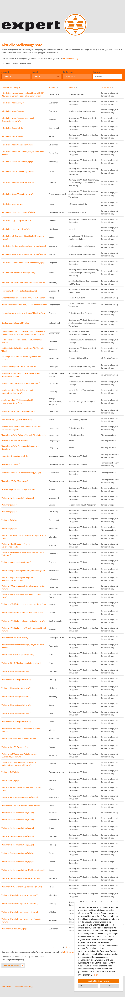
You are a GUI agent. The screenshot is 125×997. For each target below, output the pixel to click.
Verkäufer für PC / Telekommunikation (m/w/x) (21, 663)
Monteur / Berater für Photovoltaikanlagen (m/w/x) (23, 282)
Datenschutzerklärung (23, 986)
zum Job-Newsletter (11, 966)
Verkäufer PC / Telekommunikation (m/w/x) (19, 797)
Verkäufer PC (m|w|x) (10, 772)
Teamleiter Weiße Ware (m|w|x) (14, 481)
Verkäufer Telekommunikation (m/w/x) (17, 498)
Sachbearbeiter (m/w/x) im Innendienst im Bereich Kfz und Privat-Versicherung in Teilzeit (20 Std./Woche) (24, 332)
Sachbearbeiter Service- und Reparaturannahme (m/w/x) (21, 341)
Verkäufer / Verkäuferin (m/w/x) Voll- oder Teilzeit (22, 612)
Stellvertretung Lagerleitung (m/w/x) (16, 419)
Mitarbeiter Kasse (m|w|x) (12, 128)
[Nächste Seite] (69, 947)
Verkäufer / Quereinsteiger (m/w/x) (16, 562)
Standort (5, 72)
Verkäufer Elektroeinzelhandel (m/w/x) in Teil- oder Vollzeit (22, 646)
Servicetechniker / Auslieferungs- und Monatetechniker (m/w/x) (17, 391)
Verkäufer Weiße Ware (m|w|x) (14, 928)
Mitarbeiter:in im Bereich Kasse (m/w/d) (18, 272)
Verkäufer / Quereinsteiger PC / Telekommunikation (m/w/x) (23, 587)
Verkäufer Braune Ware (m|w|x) (14, 637)
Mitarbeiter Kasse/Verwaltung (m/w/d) (17, 171)
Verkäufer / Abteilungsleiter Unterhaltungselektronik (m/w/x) (23, 536)
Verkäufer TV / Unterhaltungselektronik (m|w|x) (21, 887)
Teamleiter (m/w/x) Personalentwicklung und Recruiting (20, 447)
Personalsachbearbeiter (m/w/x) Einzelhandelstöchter (24, 304)
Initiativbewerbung (70, 58)
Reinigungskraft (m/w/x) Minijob (15, 323)
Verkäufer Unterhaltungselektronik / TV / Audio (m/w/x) (21, 920)
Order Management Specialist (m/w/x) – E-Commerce (23, 298)
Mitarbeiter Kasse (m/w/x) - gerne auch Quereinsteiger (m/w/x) (17, 119)
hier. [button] (96, 975)
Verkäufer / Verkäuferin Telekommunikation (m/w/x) (23, 621)
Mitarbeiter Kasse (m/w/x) (12, 103)
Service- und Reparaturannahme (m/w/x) (18, 366)
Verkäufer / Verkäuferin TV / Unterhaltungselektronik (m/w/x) (23, 629)
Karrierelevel (67, 72)
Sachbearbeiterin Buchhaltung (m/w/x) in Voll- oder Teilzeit (23, 349)
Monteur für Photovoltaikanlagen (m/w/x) (19, 291)
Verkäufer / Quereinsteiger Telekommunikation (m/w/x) (21, 595)
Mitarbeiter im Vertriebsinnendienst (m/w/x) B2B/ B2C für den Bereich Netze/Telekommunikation (22, 94)
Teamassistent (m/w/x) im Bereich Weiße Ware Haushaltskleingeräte (21, 428)
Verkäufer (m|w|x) (9, 505)
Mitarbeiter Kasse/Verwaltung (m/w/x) (17, 182)
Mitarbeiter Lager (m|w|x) (12, 204)
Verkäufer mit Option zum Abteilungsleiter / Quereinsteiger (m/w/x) (19, 755)
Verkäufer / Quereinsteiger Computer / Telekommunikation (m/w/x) (17, 578)
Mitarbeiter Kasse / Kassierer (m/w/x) (17, 145)
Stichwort (97, 72)
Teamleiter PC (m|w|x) (10, 464)
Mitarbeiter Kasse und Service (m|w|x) (17, 161)
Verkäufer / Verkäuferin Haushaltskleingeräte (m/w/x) (24, 604)
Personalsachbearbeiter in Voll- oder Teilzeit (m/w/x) (23, 313)
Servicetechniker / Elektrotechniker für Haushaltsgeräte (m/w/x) (17, 401)
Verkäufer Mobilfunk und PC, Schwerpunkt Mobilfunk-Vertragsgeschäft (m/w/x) (19, 763)
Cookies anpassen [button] (88, 986)
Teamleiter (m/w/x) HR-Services (14, 440)
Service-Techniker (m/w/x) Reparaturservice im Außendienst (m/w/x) (20, 374)
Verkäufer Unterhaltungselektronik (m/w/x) (19, 895)
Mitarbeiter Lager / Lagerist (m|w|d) (16, 220)
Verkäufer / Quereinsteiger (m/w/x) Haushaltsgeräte (23, 570)
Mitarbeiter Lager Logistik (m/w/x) (15, 229)
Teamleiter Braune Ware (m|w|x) (14, 456)
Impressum (6, 986)
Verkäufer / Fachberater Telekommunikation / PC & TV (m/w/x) (22, 553)
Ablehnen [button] (109, 986)
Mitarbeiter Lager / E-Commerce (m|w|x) (18, 212)
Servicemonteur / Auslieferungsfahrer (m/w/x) (20, 383)
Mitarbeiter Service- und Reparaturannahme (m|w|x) (23, 262)
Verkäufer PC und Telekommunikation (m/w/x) (20, 805)
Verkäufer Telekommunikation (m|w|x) (17, 853)
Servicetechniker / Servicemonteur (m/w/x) (19, 411)
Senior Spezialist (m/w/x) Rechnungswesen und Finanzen (21, 358)
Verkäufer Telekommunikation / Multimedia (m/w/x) (23, 870)
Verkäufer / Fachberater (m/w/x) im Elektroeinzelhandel (16, 545)
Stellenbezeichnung (9, 87)
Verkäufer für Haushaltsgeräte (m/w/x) (17, 654)
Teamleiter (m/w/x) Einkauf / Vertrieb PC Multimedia (23, 435)
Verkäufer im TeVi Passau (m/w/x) (15, 747)
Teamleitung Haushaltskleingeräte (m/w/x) (19, 489)
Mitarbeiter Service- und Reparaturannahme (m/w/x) (23, 246)
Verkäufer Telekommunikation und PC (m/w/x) (20, 878)
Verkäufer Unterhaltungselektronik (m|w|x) (19, 912)
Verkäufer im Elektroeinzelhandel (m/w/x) (18, 738)
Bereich (35, 72)
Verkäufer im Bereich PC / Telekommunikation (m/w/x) (20, 730)
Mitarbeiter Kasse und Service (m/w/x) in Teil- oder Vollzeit (22, 153)
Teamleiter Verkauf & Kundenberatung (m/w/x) (21, 472)
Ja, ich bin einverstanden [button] (98, 981)
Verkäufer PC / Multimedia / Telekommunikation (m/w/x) (21, 788)
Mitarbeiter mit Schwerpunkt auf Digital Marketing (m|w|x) (22, 237)
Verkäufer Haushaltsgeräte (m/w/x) (16, 671)
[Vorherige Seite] (53, 947)
